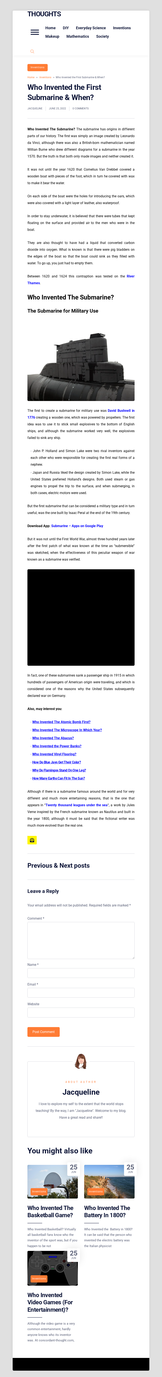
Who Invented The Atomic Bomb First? (61, 722)
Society (102, 36)
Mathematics (77, 36)
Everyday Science (91, 28)
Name (33, 965)
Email (32, 984)
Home (50, 28)
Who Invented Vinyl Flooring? (54, 754)
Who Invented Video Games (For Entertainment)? (50, 1302)
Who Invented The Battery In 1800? (107, 1211)
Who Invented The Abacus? (53, 738)
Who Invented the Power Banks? (56, 746)
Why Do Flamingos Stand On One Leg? (59, 770)
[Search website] (32, 51)
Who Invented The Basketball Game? (50, 1211)
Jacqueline (34, 108)
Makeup (52, 36)
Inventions (122, 28)
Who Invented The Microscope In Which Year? (67, 730)
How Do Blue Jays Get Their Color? (56, 762)
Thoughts (44, 14)
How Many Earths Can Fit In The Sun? (58, 778)
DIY (66, 28)
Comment (35, 918)
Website (33, 1004)
